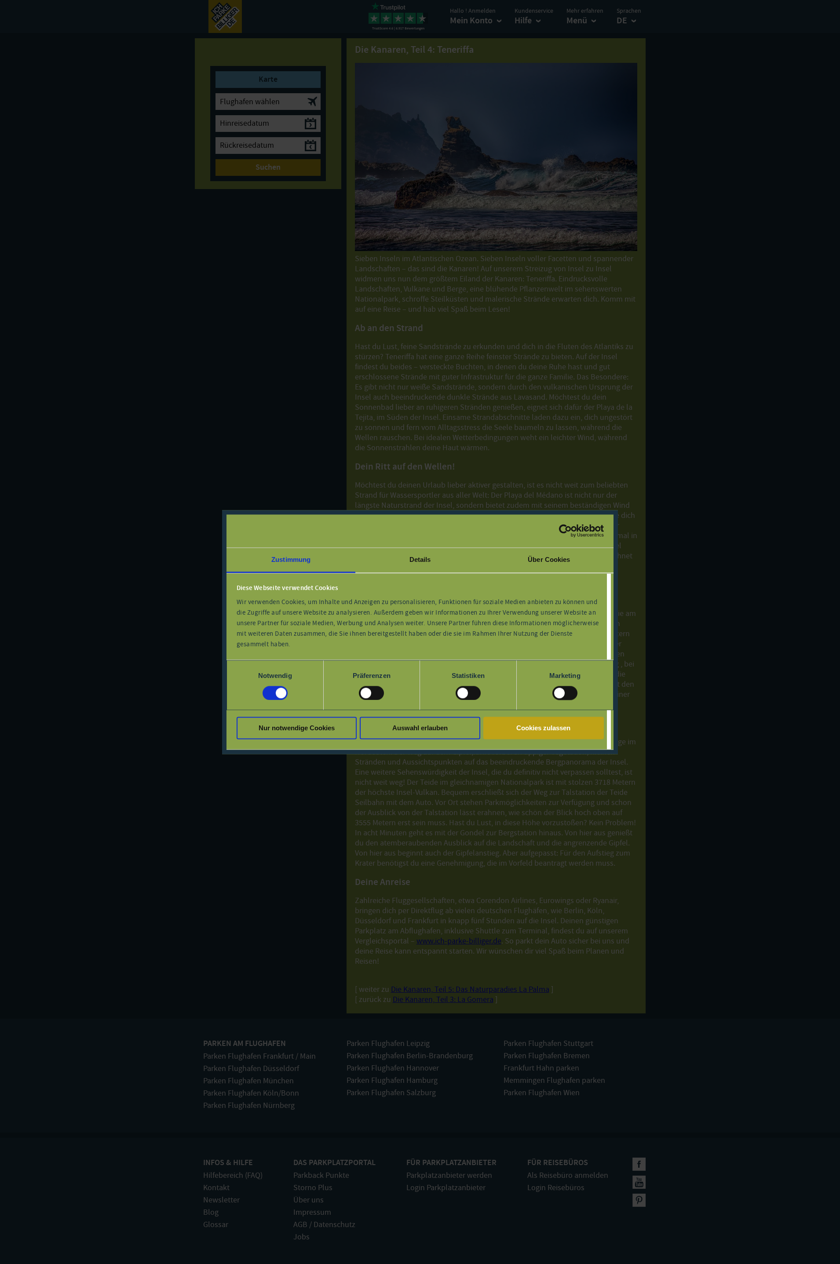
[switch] (371, 693)
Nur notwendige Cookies (297, 728)
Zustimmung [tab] (290, 559)
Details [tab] (420, 559)
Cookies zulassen (543, 728)
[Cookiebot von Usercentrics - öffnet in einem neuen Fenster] (565, 530)
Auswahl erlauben (420, 728)
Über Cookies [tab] (549, 559)
